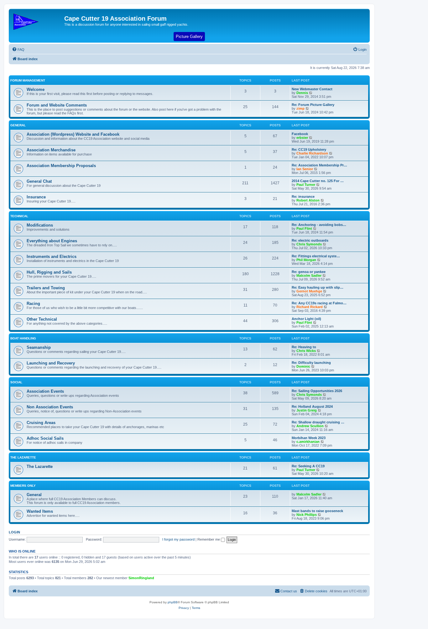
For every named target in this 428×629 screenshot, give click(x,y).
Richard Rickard (309, 307)
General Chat (39, 181)
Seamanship (39, 347)
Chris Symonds (309, 244)
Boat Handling (23, 338)
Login (14, 532)
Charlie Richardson (312, 153)
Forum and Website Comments (57, 105)
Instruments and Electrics (51, 256)
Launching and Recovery (51, 363)
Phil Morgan (306, 260)
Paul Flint (304, 228)
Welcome (35, 89)
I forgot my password (178, 539)
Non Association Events (50, 407)
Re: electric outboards (310, 240)
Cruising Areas (41, 422)
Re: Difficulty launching (311, 362)
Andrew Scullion (310, 426)
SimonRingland (141, 578)
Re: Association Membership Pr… (319, 165)
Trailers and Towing (46, 288)
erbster (302, 137)
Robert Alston (308, 200)
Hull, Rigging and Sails (49, 272)
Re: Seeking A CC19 (308, 466)
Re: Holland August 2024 (312, 406)
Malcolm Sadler (308, 275)
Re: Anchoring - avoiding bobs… (319, 225)
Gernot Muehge (309, 291)
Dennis (302, 93)
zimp (300, 108)
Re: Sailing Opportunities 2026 (317, 391)
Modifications (40, 225)
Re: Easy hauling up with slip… (317, 287)
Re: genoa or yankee (309, 272)
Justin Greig (306, 410)
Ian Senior (304, 169)
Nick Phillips (306, 514)
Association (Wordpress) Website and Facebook (73, 134)
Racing (33, 303)
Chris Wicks (306, 351)
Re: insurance (303, 196)
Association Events (45, 391)
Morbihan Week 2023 (309, 438)
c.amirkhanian (308, 441)
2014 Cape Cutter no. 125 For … (318, 181)
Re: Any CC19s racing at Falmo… (319, 303)
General (18, 125)
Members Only (23, 485)
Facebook (300, 134)
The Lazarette (23, 457)
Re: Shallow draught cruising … (318, 422)
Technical (19, 216)
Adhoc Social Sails (45, 438)
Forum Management (27, 80)
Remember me (209, 539)
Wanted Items (40, 511)
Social (16, 382)
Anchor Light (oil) (306, 319)
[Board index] (37, 20)
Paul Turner (305, 184)
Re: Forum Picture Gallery (313, 105)
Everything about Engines (52, 240)
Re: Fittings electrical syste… (316, 256)
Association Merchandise (51, 150)
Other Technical (42, 319)
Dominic (303, 366)
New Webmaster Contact (312, 89)
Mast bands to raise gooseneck (317, 511)
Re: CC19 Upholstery (309, 149)
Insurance (36, 197)
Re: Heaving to (304, 347)
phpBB (173, 602)
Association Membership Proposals (61, 165)
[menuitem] (18, 49)
